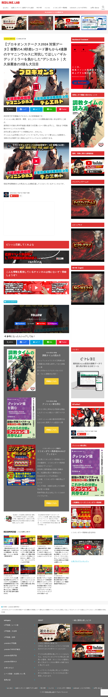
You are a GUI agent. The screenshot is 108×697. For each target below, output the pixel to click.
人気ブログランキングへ (80, 561)
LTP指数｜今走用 (10, 631)
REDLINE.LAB (11, 2)
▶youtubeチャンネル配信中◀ (54, 12)
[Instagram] (52, 323)
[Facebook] (20, 323)
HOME (5, 607)
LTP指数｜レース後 (11, 625)
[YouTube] (41, 323)
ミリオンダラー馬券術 (60, 7)
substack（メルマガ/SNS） (79, 7)
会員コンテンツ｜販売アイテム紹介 (22, 7)
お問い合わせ (95, 7)
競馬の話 (7, 680)
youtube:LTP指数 (10, 643)
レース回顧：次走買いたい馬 (14, 674)
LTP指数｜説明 (9, 637)
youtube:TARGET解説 (12, 649)
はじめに (6, 7)
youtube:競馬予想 (9, 38)
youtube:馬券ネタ (10, 661)
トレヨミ (47, 7)
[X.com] (30, 323)
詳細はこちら (51, 381)
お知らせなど (9, 668)
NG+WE (39, 7)
